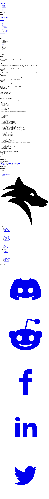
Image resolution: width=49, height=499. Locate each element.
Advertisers (6, 252)
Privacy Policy (6, 260)
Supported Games (7, 258)
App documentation (7, 231)
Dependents (6, 31)
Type (1, 163)
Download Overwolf (7, 239)
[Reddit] (25, 358)
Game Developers (7, 253)
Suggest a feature (6, 240)
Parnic (3, 44)
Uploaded (9, 163)
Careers (5, 245)
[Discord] (25, 311)
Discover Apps (6, 237)
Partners (5, 251)
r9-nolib (3, 164)
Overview (5, 27)
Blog (5, 246)
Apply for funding (7, 232)
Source (3, 25)
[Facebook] (25, 404)
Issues (3, 24)
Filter (1, 162)
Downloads (18, 163)
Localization (4, 26)
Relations (3, 29)
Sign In (8, 0)
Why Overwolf (6, 230)
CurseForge (2, 0)
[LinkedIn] (25, 451)
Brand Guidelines (7, 247)
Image (3, 23)
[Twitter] (25, 497)
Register (5, 0)
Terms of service (6, 259)
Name (3, 163)
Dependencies (6, 30)
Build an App (6, 228)
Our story (5, 244)
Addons (2, 20)
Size (6, 163)
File (2, 22)
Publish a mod (6, 229)
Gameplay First (6, 238)
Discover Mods (6, 236)
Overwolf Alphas (6, 261)
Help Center (6, 257)
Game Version (14, 163)
